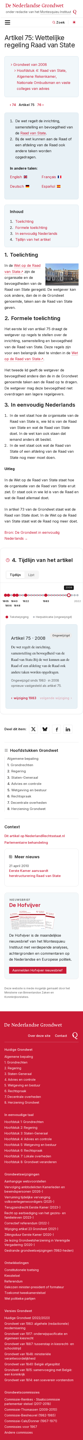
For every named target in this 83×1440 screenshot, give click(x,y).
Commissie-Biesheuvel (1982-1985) (30, 1415)
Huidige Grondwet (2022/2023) (27, 1318)
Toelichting (24, 221)
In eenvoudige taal (19, 1115)
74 (14, 105)
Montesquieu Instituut (55, 12)
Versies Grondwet (18, 1311)
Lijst (31, 575)
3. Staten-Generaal (18, 1074)
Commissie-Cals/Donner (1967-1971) (30, 1421)
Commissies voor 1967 (20, 1427)
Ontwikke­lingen (16, 1263)
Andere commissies (18, 1432)
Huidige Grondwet (18, 1049)
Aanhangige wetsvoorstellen (25, 1181)
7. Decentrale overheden (22, 1097)
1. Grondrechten (15, 1062)
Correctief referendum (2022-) (26, 1223)
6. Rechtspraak (15, 1091)
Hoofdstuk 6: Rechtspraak (23, 1150)
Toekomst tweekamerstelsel (25, 1293)
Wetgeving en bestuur (29, 790)
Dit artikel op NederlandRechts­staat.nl (34, 836)
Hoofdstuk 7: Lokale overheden (27, 1156)
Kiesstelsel (12, 1275)
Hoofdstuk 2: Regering (20, 1127)
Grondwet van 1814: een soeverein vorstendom (38, 1380)
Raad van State (33, 133)
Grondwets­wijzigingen (21, 1174)
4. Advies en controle (20, 1079)
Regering (18, 771)
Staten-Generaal (24, 777)
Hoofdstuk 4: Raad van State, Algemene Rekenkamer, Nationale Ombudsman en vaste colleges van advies (43, 79)
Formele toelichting (31, 227)
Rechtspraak (21, 796)
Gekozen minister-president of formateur (34, 1287)
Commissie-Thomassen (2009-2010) (30, 1409)
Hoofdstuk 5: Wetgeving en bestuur (30, 1145)
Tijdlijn (15, 575)
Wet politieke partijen (19, 1298)
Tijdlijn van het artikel (32, 239)
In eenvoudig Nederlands (36, 233)
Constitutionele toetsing (21, 1270)
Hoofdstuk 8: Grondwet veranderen (30, 1162)
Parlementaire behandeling (26, 842)
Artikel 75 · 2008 (28, 638)
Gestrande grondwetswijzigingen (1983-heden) (39, 1250)
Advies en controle (26, 784)
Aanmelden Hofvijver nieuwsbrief (37, 970)
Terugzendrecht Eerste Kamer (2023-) (32, 1207)
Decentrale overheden (29, 803)
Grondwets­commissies (22, 1392)
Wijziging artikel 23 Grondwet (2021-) (31, 1229)
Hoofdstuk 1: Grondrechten (24, 1122)
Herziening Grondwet (28, 809)
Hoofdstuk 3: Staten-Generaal (26, 1133)
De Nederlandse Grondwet (34, 5)
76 (39, 105)
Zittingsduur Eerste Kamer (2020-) (29, 1234)
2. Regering (12, 1068)
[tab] (26, 177)
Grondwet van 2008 (30, 64)
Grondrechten (22, 765)
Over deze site (39, 1036)
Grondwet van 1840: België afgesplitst (32, 1364)
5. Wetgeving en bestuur (22, 1085)
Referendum (13, 1281)
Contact (61, 1036)
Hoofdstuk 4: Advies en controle (28, 1139)
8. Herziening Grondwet (21, 1102)
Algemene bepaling (23, 758)
